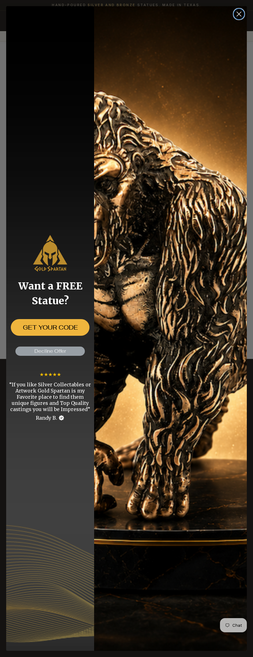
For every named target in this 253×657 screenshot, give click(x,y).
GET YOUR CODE (50, 327)
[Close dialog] (239, 14)
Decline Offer (50, 351)
